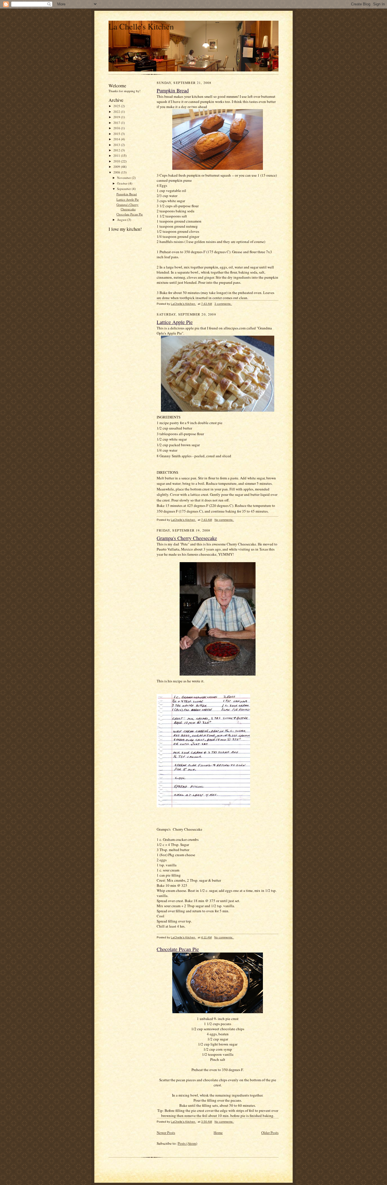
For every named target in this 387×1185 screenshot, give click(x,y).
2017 (117, 122)
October (122, 183)
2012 (117, 150)
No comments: (224, 519)
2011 (117, 155)
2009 (117, 166)
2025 (117, 106)
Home (218, 1132)
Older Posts (269, 1132)
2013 (117, 145)
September (124, 189)
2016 (117, 128)
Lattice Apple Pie (127, 199)
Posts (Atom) (187, 1143)
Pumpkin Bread (126, 194)
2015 (117, 134)
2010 (117, 161)
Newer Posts (166, 1132)
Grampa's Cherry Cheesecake (127, 206)
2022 (117, 111)
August (122, 219)
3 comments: (223, 303)
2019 (117, 117)
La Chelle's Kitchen (141, 26)
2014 (117, 139)
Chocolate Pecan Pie (129, 214)
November (124, 177)
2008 (117, 172)
